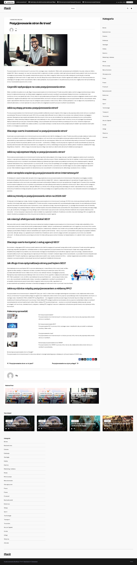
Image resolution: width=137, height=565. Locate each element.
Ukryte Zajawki (27, 393)
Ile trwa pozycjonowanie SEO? (47, 324)
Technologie (106, 108)
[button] (127, 8)
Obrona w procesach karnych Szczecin (117, 425)
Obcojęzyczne (107, 74)
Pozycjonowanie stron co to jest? (21, 363)
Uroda (104, 125)
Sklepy (104, 99)
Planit (7, 8)
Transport (106, 112)
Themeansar (34, 561)
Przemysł (105, 87)
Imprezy (105, 53)
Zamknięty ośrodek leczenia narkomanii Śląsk (83, 425)
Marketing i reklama (16, 19)
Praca (104, 78)
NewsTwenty (27, 561)
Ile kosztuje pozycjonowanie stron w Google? (20, 352)
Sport (104, 103)
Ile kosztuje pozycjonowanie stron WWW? (51, 343)
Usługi (104, 129)
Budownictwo (107, 32)
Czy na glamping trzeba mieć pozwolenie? (18, 425)
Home (73, 8)
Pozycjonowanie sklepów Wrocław (50, 397)
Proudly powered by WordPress (11, 561)
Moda (104, 61)
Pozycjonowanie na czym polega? (64, 363)
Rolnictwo (105, 95)
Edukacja (105, 40)
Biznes (104, 28)
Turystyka (106, 116)
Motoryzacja (106, 66)
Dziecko (105, 36)
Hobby (104, 49)
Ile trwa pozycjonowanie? (46, 315)
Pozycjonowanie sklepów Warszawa (18, 397)
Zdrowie (105, 137)
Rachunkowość (107, 91)
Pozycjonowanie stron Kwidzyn (80, 397)
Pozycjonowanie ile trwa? (46, 333)
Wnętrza (105, 133)
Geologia (105, 44)
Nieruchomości (107, 70)
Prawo (104, 82)
